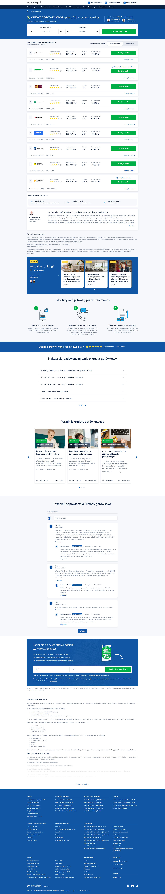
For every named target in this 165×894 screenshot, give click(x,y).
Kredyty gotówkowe (33, 802)
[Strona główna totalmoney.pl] (34, 2)
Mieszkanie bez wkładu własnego (65, 877)
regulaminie (53, 681)
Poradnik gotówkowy (33, 860)
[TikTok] (137, 886)
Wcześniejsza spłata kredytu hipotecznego (39, 877)
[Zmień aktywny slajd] (94, 289)
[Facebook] (128, 886)
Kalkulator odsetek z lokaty (120, 832)
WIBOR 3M (58, 860)
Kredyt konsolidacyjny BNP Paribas (94, 800)
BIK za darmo (31, 869)
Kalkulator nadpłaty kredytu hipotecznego (96, 840)
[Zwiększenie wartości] (60, 31)
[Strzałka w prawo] (134, 275)
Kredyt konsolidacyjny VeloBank (93, 808)
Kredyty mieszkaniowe (33, 805)
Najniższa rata (130, 43)
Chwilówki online (32, 840)
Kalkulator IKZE (117, 846)
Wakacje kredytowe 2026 (62, 872)
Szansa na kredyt (115, 43)
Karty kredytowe (31, 811)
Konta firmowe (59, 832)
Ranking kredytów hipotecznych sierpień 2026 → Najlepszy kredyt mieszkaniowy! (96, 278)
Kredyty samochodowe (33, 808)
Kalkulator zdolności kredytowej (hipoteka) (96, 832)
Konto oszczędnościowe (62, 840)
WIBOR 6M (58, 863)
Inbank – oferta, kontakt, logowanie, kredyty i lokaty (47, 452)
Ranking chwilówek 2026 (120, 808)
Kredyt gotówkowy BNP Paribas (64, 808)
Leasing (57, 826)
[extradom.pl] (117, 877)
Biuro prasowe (88, 874)
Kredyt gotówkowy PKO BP (63, 800)
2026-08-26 (120, 16)
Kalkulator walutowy (90, 846)
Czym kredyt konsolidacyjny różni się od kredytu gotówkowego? (114, 454)
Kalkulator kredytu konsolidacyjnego (94, 848)
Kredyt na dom (59, 874)
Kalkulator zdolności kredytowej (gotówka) (96, 835)
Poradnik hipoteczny (33, 863)
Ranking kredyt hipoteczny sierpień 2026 (125, 805)
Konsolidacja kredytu (33, 813)
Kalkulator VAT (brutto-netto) (92, 837)
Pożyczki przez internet (33, 835)
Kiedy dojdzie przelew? (119, 829)
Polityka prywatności (90, 863)
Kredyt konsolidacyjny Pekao (92, 811)
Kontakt (86, 872)
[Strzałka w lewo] (58, 275)
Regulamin (87, 869)
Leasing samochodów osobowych (65, 829)
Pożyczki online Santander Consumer (66, 811)
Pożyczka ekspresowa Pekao (63, 805)
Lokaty (57, 835)
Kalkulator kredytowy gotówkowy (94, 829)
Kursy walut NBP (118, 826)
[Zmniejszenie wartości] (31, 31)
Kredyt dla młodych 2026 (62, 866)
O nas (85, 860)
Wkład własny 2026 (33, 872)
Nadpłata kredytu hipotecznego (36, 874)
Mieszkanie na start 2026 (34, 816)
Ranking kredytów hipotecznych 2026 (124, 802)
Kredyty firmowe (32, 826)
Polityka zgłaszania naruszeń (92, 877)
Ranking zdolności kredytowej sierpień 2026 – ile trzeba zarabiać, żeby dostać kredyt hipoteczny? (72, 278)
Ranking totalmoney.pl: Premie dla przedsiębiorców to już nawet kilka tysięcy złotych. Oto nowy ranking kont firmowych (120, 278)
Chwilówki (30, 837)
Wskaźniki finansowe (119, 840)
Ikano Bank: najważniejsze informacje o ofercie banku (80, 452)
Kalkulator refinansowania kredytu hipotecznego (123, 849)
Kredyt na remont (32, 829)
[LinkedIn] (132, 886)
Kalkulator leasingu (89, 843)
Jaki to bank (116, 835)
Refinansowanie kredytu (62, 869)
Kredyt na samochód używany (35, 832)
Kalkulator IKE (117, 843)
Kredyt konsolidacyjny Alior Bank (93, 805)
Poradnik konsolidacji (33, 866)
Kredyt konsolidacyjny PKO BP (93, 802)
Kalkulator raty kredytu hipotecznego (95, 826)
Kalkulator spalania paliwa (120, 837)
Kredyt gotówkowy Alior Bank (64, 802)
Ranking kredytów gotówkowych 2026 (124, 800)
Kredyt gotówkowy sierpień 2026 (36, 800)
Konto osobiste (59, 837)
